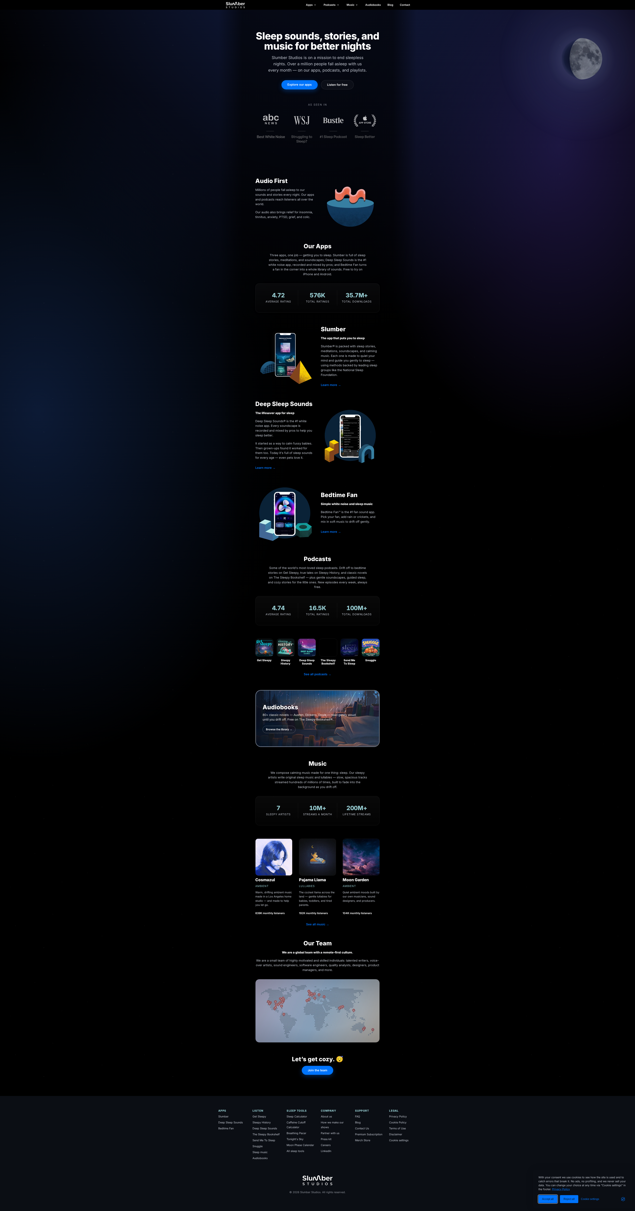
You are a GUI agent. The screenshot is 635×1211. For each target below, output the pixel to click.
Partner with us (330, 1133)
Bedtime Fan (226, 1128)
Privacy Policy (561, 1189)
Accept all (548, 1199)
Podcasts (330, 4)
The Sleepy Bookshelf (266, 1134)
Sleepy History (262, 1122)
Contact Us (362, 1128)
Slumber (223, 1116)
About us (326, 1116)
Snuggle (258, 1146)
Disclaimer (395, 1134)
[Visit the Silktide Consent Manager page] (623, 1199)
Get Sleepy (259, 1116)
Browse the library (279, 729)
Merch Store (362, 1140)
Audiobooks (373, 4)
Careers (326, 1145)
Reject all (569, 1199)
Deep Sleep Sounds (230, 1122)
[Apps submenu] (315, 5)
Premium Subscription (368, 1134)
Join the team (317, 1070)
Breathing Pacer (296, 1133)
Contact (405, 4)
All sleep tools (295, 1151)
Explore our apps (299, 84)
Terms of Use (397, 1128)
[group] (317, 127)
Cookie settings (398, 1140)
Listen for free (337, 84)
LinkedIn (326, 1151)
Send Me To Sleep (264, 1140)
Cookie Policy (397, 1122)
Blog (390, 4)
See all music (317, 924)
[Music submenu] (357, 5)
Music (350, 4)
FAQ (357, 1116)
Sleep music (260, 1152)
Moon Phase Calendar (300, 1145)
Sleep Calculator (297, 1116)
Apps (309, 4)
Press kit (326, 1139)
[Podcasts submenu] (338, 5)
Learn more (331, 385)
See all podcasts (317, 674)
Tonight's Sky (295, 1139)
